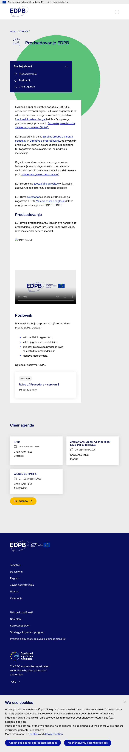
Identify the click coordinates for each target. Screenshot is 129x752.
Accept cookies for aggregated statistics (33, 742)
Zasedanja (16, 598)
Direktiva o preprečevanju (45, 140)
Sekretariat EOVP (20, 625)
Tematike (15, 565)
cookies (34, 734)
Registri (14, 578)
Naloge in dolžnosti (21, 612)
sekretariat (33, 197)
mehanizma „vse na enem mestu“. (40, 174)
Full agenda (21, 501)
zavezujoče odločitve (46, 183)
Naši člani (15, 619)
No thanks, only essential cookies (88, 742)
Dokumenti (16, 571)
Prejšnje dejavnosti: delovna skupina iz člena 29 (38, 639)
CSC (13, 681)
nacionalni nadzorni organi (31, 119)
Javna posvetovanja (22, 585)
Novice (14, 591)
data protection (53, 734)
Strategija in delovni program (27, 632)
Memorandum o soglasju (50, 201)
